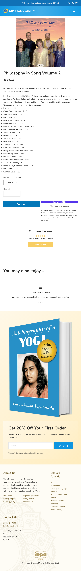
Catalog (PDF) (9, 502)
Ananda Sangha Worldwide (57, 484)
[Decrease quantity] (6, 193)
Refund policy (56, 509)
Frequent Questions (30, 495)
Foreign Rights (9, 498)
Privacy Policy (28, 498)
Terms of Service (58, 506)
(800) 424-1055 (9, 523)
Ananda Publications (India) (59, 496)
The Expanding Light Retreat (59, 490)
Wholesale (7, 495)
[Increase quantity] (17, 193)
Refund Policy (27, 502)
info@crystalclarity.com (13, 526)
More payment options (59, 206)
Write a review (40, 244)
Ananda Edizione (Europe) (57, 502)
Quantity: (7, 189)
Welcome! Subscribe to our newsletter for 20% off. (40, 3)
